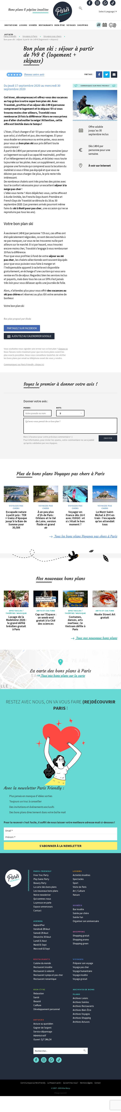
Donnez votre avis (34, 74)
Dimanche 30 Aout (42, 936)
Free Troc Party (41, 875)
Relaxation (38, 993)
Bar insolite (78, 909)
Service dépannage (42, 1031)
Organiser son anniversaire (86, 921)
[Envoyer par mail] (114, 74)
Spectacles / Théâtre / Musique (16, 612)
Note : (59, 408)
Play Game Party (41, 879)
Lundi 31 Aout (40, 940)
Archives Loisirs (80, 998)
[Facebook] (99, 74)
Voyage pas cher (81, 967)
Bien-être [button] (60, 25)
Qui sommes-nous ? (70, 1083)
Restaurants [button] (46, 25)
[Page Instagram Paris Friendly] (97, 3)
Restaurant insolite (42, 967)
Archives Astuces (81, 1021)
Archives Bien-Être (82, 1009)
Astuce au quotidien (43, 1023)
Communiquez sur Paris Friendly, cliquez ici (24, 364)
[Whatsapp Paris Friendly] (105, 3)
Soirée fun (78, 917)
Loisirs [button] (23, 25)
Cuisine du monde (42, 963)
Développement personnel (46, 1009)
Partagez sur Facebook (22, 328)
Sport (75, 882)
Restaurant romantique (44, 978)
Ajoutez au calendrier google (31, 336)
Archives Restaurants (83, 1006)
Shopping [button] (82, 25)
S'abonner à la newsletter (60, 846)
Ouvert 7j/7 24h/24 (42, 1039)
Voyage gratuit (80, 978)
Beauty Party (39, 882)
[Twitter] (106, 74)
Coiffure (37, 1005)
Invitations (10, 25)
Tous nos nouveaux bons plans (96, 638)
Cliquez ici (63, 348)
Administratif (39, 1035)
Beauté (37, 1001)
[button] (98, 25)
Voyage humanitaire (82, 971)
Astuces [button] (8, 34)
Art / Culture (79, 890)
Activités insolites (81, 875)
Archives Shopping (82, 1017)
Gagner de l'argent (42, 1027)
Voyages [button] (71, 25)
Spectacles (78, 879)
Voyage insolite (80, 974)
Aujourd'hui (38, 925)
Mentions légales (86, 1083)
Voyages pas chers (16, 507)
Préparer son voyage (83, 963)
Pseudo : (27, 408)
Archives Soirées (81, 1002)
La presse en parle (42, 902)
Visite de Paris (79, 886)
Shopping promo (81, 939)
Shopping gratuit (81, 935)
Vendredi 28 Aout (41, 928)
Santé (36, 997)
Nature (76, 894)
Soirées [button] (33, 25)
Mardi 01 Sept (40, 944)
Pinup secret (60, 1093)
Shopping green (80, 943)
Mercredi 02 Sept (41, 948)
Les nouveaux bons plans (45, 890)
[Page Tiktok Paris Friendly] (113, 3)
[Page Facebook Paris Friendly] (89, 3)
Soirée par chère (81, 913)
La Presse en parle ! (54, 1083)
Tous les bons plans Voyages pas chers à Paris (85, 536)
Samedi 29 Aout (40, 932)
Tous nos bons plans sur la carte (62, 676)
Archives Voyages (81, 1013)
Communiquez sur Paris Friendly (33, 1083)
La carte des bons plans (45, 886)
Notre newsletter (42, 894)
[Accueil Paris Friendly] (62, 10)
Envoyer (108, 438)
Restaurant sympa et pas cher (48, 974)
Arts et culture (46, 611)
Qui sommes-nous (42, 898)
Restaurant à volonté (43, 971)
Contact (37, 910)
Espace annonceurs (43, 906)
